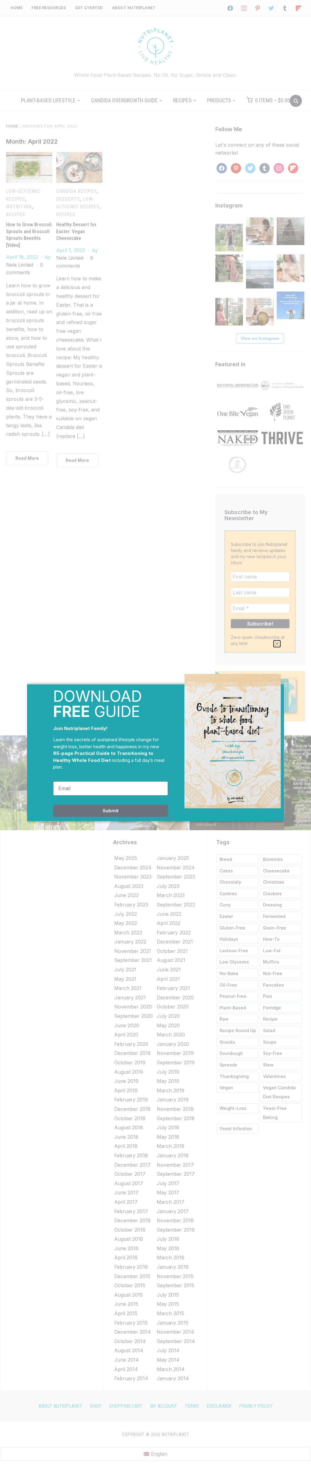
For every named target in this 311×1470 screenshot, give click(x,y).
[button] (277, 644)
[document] (155, 735)
